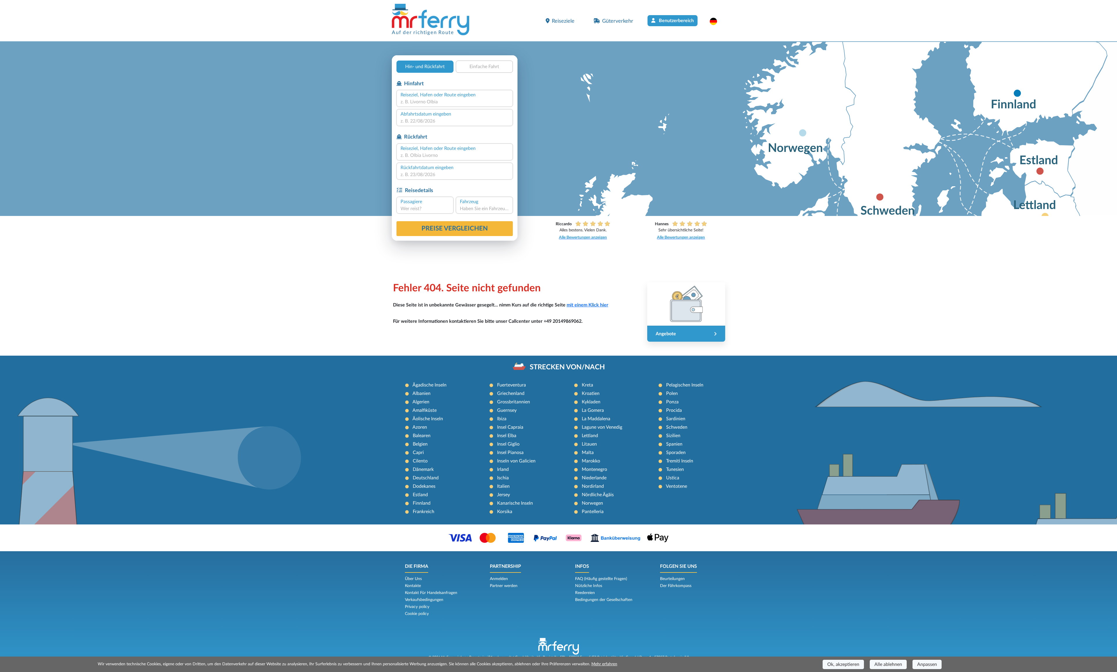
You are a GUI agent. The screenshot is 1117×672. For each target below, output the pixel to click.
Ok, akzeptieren (843, 664)
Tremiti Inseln (679, 461)
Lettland (590, 435)
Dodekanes (424, 486)
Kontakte (413, 586)
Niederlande (594, 478)
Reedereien (585, 593)
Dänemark (423, 469)
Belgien (420, 444)
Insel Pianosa (510, 452)
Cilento (420, 461)
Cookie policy (417, 614)
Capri (418, 452)
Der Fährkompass (675, 586)
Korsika (504, 511)
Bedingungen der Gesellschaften (603, 600)
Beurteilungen (672, 579)
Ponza (672, 402)
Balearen (422, 435)
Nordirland (593, 486)
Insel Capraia (510, 427)
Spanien (674, 444)
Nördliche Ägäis (598, 494)
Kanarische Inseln (515, 503)
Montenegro (594, 469)
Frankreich (423, 511)
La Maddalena (596, 418)
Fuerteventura (511, 385)
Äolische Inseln (427, 418)
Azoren (419, 427)
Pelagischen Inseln (684, 385)
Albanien (421, 393)
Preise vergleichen (454, 228)
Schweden (676, 427)
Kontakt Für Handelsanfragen (431, 593)
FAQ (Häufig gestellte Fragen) (601, 579)
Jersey (503, 494)
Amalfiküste (424, 410)
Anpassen (927, 664)
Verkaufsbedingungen (424, 600)
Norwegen (592, 503)
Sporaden (676, 452)
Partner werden (503, 586)
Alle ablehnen (888, 664)
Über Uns (413, 579)
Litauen (589, 444)
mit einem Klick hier (587, 305)
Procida (674, 410)
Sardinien (675, 418)
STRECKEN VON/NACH (567, 367)
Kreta (587, 385)
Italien (503, 486)
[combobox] (455, 101)
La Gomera (593, 410)
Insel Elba (506, 435)
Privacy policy (417, 607)
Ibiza (501, 418)
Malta (588, 452)
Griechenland (510, 393)
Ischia (503, 478)
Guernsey (507, 410)
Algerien (420, 402)
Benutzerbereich (676, 20)
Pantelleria (593, 511)
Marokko (591, 461)
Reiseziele (563, 21)
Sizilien (673, 435)
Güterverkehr (617, 21)
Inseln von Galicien (516, 461)
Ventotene (676, 486)
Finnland (422, 503)
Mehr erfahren (604, 664)
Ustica (672, 478)
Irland (503, 469)
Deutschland (426, 478)
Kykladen (591, 402)
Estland (420, 494)
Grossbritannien (513, 402)
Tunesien (675, 469)
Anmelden (499, 579)
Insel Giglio (508, 444)
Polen (672, 393)
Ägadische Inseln (429, 385)
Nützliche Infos (588, 586)
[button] (716, 21)
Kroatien (591, 393)
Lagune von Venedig (602, 427)
